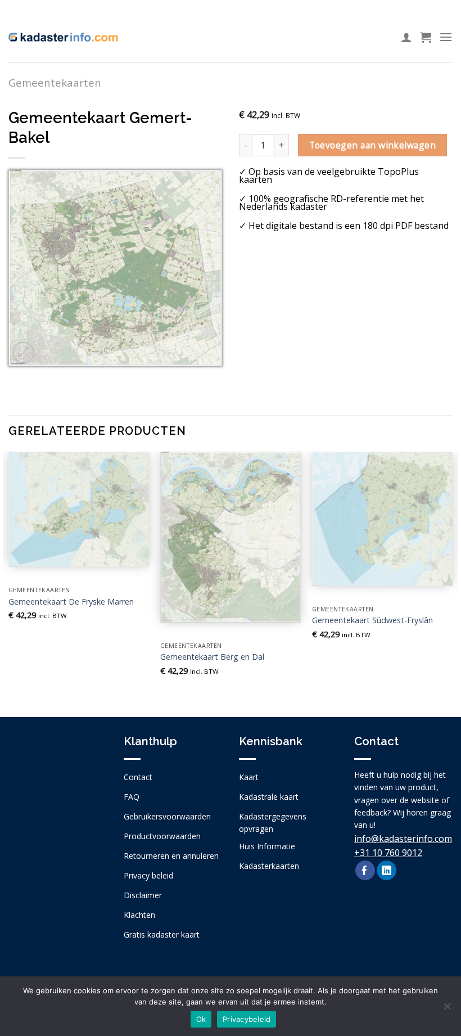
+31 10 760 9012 (388, 852)
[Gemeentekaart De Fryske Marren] (78, 509)
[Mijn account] (406, 37)
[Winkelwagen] (425, 37)
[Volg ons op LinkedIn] (386, 871)
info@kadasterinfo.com (403, 838)
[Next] (452, 575)
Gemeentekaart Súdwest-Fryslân (372, 620)
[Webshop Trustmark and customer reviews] (57, 806)
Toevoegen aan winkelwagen (372, 145)
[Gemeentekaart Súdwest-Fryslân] (382, 519)
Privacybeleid (246, 1019)
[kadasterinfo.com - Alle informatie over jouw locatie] (63, 37)
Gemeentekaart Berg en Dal (212, 657)
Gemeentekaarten (54, 82)
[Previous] (9, 575)
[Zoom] (23, 353)
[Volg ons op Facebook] (365, 871)
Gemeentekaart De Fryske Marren (71, 602)
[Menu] (446, 37)
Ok (201, 1019)
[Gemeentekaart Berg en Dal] (230, 537)
